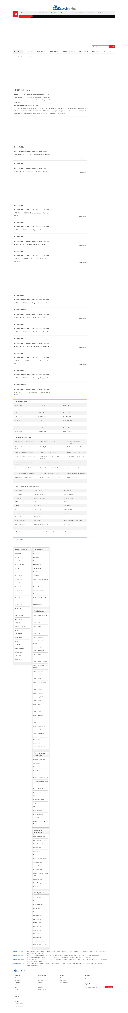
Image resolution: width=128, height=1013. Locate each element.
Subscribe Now (64, 507)
